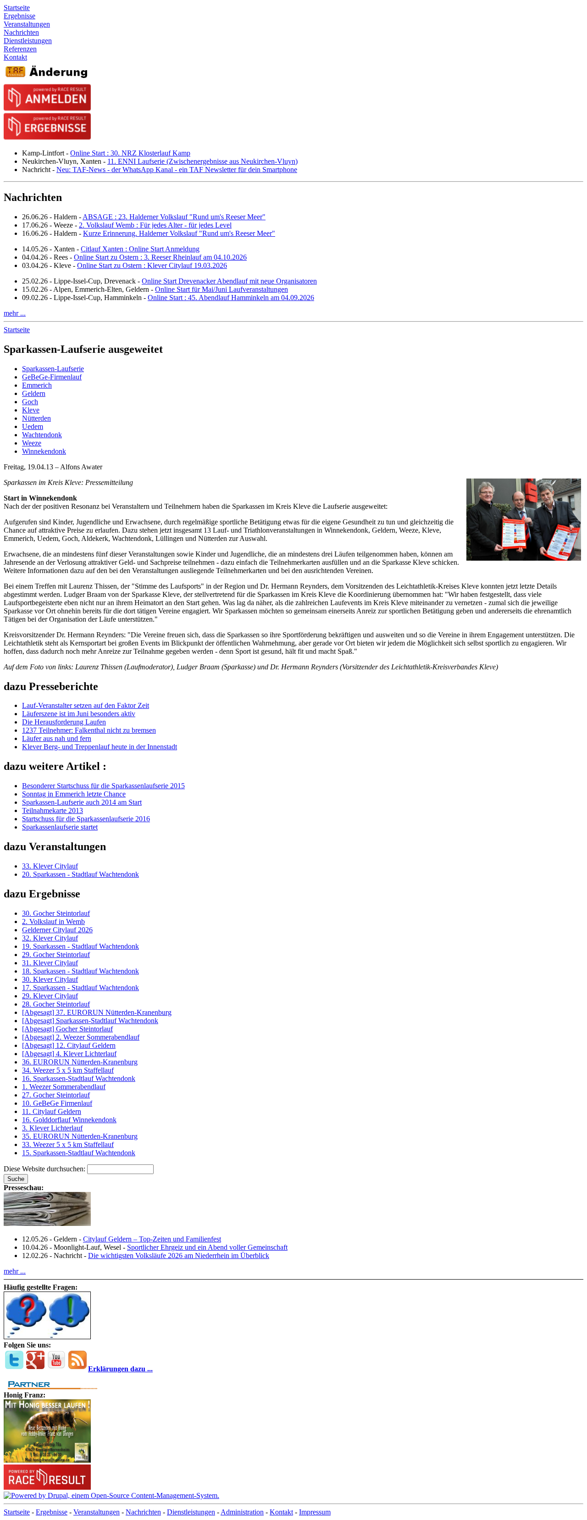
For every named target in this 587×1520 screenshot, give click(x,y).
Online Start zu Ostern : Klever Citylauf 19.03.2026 (152, 265)
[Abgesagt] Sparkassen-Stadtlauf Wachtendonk (90, 1020)
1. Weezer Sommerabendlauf (63, 1087)
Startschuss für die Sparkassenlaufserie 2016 (86, 819)
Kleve (30, 410)
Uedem (32, 426)
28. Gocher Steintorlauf (56, 1004)
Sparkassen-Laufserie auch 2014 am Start (82, 802)
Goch (30, 402)
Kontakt (281, 1512)
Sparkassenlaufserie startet (60, 827)
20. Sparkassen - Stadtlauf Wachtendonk (80, 874)
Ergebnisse (51, 1512)
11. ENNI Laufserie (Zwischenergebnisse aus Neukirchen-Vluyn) (202, 161)
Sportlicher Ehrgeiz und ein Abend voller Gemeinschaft (207, 1247)
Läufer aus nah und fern (56, 738)
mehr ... (15, 313)
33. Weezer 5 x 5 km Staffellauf (68, 1144)
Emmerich (37, 385)
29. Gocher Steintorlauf (56, 954)
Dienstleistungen (191, 1512)
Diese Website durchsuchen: (45, 1169)
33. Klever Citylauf (50, 866)
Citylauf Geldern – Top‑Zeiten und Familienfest (152, 1239)
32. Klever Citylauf (50, 938)
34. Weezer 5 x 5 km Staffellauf (68, 1070)
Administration (242, 1512)
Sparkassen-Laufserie (53, 369)
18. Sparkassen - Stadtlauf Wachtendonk (80, 971)
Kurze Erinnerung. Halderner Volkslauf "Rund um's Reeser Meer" (179, 233)
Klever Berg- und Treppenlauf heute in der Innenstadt (99, 747)
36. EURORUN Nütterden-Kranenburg (80, 1062)
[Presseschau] (47, 1223)
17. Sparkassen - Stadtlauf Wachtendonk (80, 987)
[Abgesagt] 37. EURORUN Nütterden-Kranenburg (97, 1012)
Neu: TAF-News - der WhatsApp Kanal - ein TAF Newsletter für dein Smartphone (176, 169)
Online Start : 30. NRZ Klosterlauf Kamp (130, 153)
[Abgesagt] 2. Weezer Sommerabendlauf (80, 1037)
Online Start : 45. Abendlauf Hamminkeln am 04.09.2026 (231, 297)
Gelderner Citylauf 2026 (57, 930)
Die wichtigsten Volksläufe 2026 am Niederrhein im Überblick (178, 1255)
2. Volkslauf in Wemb (53, 921)
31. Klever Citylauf (50, 963)
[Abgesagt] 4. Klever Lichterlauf (69, 1054)
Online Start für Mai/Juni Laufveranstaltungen (221, 289)
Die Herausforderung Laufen (64, 722)
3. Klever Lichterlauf (52, 1128)
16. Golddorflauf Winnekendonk (69, 1120)
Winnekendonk (44, 451)
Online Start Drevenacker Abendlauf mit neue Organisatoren (229, 281)
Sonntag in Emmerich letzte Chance (74, 794)
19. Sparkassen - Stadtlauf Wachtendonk (80, 946)
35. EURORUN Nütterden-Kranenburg (80, 1136)
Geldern (33, 393)
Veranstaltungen (96, 1512)
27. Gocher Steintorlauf (56, 1095)
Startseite (17, 330)
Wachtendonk (42, 435)
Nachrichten (143, 1512)
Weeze (31, 443)
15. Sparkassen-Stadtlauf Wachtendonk (78, 1153)
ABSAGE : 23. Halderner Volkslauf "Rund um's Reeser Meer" (174, 217)
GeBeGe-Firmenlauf (52, 377)
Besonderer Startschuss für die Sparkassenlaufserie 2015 (103, 786)
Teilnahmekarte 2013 (52, 810)
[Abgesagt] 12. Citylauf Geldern (69, 1045)
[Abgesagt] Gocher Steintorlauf (67, 1029)
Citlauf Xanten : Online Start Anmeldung (140, 249)
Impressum (315, 1512)
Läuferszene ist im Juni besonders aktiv (78, 714)
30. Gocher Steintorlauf (56, 913)
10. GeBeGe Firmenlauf (57, 1103)
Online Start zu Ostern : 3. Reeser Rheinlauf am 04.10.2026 (160, 257)
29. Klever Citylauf (50, 996)
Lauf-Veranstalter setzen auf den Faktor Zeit (85, 705)
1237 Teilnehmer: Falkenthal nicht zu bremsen (89, 730)
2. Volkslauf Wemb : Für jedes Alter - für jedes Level (155, 225)
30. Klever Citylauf (50, 979)
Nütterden (36, 418)
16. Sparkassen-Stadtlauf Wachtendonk (78, 1078)
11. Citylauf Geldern (51, 1111)
